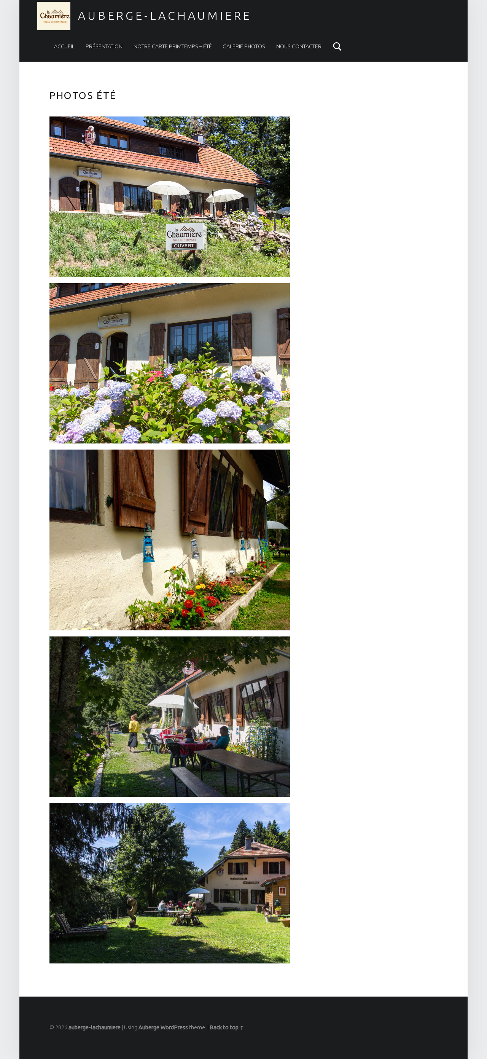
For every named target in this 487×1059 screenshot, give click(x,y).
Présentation (104, 46)
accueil (64, 46)
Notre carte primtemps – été (173, 46)
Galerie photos (244, 46)
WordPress (174, 1027)
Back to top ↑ (227, 1027)
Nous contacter (298, 46)
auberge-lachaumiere (165, 15)
